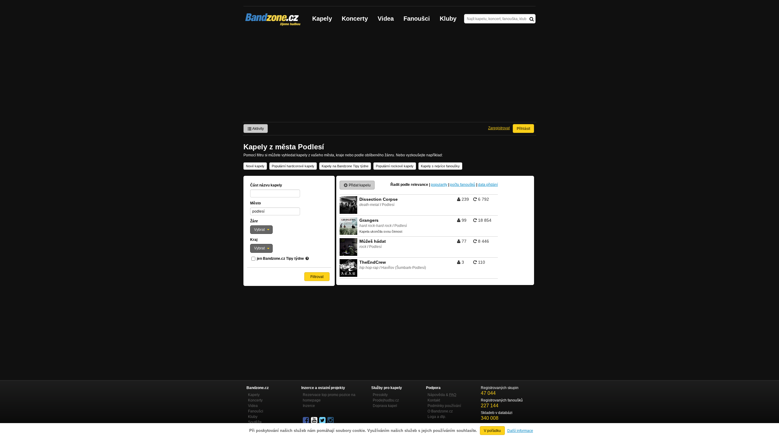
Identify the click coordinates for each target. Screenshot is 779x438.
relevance (419, 184)
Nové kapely (255, 166)
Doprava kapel (385, 406)
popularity (439, 184)
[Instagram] (331, 420)
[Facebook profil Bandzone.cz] (306, 420)
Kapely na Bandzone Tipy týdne (345, 166)
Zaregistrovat (499, 128)
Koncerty (355, 18)
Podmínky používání (444, 406)
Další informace (520, 431)
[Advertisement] (389, 76)
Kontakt (434, 400)
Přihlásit (523, 129)
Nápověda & (442, 395)
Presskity (380, 395)
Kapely (322, 18)
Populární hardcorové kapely (293, 166)
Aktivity (258, 129)
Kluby (448, 18)
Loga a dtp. (437, 417)
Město (255, 203)
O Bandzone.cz (440, 411)
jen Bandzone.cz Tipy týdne (280, 258)
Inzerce (309, 406)
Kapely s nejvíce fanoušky (440, 166)
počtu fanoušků (462, 184)
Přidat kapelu (359, 185)
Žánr (254, 221)
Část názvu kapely (266, 185)
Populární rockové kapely (395, 166)
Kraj (253, 240)
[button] (261, 229)
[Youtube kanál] (314, 420)
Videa (386, 18)
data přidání (488, 184)
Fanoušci (416, 18)
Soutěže (255, 422)
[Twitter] (323, 420)
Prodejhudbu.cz (386, 400)
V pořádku (492, 431)
